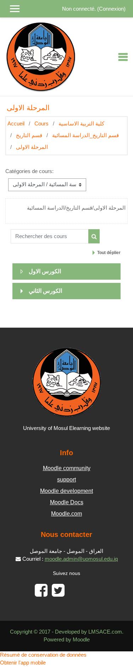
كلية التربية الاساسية (81, 124)
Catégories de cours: (29, 171)
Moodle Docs (66, 502)
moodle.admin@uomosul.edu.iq (81, 559)
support (66, 480)
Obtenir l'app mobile (23, 663)
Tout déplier (109, 252)
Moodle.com (66, 514)
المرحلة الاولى (32, 147)
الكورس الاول (45, 271)
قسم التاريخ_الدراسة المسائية (85, 135)
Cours (41, 124)
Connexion (111, 9)
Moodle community (66, 468)
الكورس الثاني (45, 291)
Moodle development (66, 491)
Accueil (15, 124)
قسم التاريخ (29, 135)
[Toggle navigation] (123, 57)
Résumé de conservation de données (43, 655)
